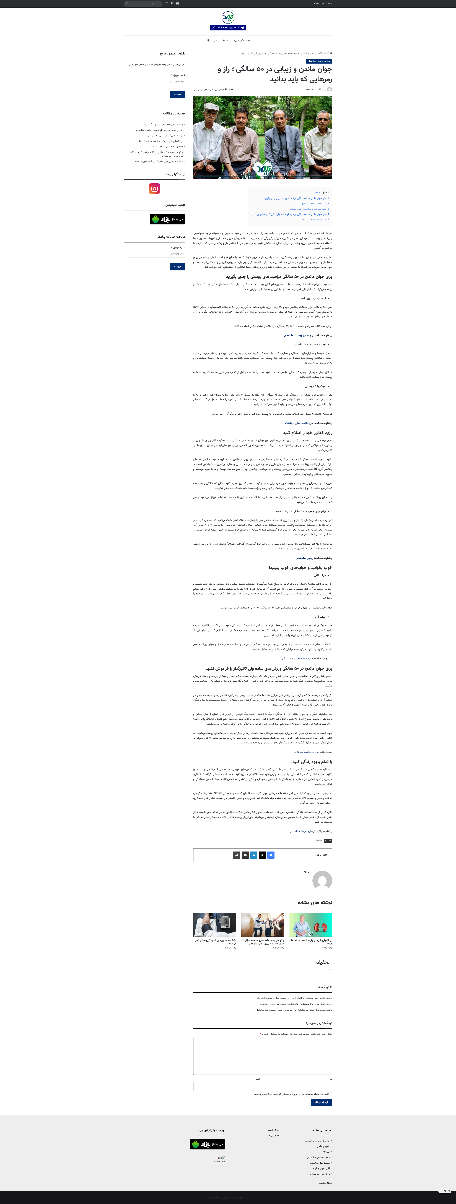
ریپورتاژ (326, 1152)
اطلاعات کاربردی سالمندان (317, 1141)
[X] (262, 855)
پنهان (317, 192)
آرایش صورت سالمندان (302, 831)
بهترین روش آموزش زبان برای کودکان (165, 136)
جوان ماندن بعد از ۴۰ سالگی (297, 659)
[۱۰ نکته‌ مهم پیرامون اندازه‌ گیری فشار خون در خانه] (214, 925)
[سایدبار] (166, 3)
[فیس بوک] (270, 855)
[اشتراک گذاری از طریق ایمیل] (245, 855)
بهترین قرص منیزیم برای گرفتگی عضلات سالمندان (159, 130)
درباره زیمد (273, 1130)
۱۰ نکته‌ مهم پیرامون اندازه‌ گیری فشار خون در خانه (215, 942)
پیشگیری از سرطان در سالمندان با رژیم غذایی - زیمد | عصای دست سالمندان (291, 1010)
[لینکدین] (253, 855)
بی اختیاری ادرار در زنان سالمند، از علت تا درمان (311, 942)
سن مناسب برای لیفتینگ (299, 423)
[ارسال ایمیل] (320, 89)
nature (319, 840)
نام (331, 1079)
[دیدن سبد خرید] (177, 3)
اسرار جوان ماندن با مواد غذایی (306, 752)
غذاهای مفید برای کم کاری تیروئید (166, 147)
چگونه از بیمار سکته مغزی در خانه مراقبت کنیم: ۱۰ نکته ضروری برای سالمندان (263, 942)
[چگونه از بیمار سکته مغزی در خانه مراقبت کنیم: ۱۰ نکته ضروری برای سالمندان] (262, 925)
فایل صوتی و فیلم (321, 1168)
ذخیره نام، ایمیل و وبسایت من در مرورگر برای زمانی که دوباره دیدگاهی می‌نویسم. (291, 1094)
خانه (327, 53)
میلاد (324, 89)
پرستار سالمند (325, 1183)
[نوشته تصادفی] (172, 3)
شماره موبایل (178, 75)
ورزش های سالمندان (320, 1174)
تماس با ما (273, 1136)
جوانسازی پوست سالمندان (298, 335)
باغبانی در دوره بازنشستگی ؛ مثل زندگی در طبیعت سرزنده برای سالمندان (292, 1004)
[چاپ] (236, 855)
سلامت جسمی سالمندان (312, 53)
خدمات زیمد (222, 41)
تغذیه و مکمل (323, 1146)
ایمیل (257, 1079)
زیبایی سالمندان (304, 558)
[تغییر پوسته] (208, 40)
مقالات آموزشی (242, 41)
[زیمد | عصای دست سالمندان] (228, 21)
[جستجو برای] (127, 4)
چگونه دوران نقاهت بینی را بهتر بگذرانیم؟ (163, 125)
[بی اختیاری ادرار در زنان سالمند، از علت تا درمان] (310, 925)
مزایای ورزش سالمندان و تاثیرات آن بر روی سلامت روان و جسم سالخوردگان (291, 998)
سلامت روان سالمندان (319, 1163)
